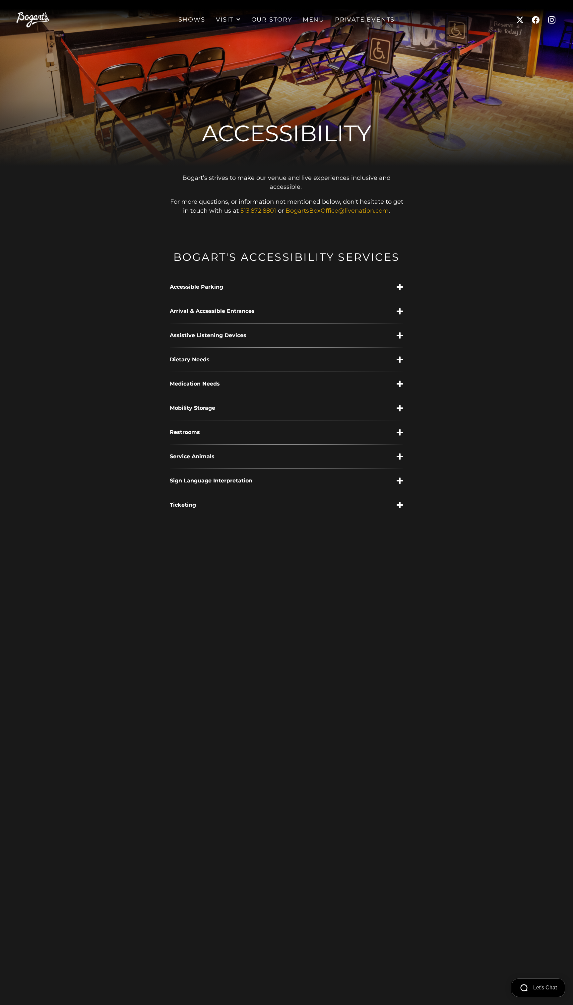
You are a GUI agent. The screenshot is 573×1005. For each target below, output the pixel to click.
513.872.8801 (258, 211)
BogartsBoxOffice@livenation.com (337, 211)
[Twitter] (520, 20)
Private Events (365, 20)
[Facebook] (536, 20)
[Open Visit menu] (238, 20)
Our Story (271, 20)
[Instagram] (552, 20)
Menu (313, 20)
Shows (191, 20)
